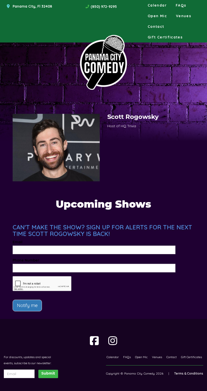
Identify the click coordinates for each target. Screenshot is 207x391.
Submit (48, 374)
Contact (156, 26)
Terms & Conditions (188, 373)
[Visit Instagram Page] (112, 340)
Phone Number (26, 260)
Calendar (157, 5)
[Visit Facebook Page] (94, 340)
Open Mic (157, 16)
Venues (183, 16)
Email (17, 242)
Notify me (27, 305)
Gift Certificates (165, 37)
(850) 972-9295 (104, 6)
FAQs (181, 5)
